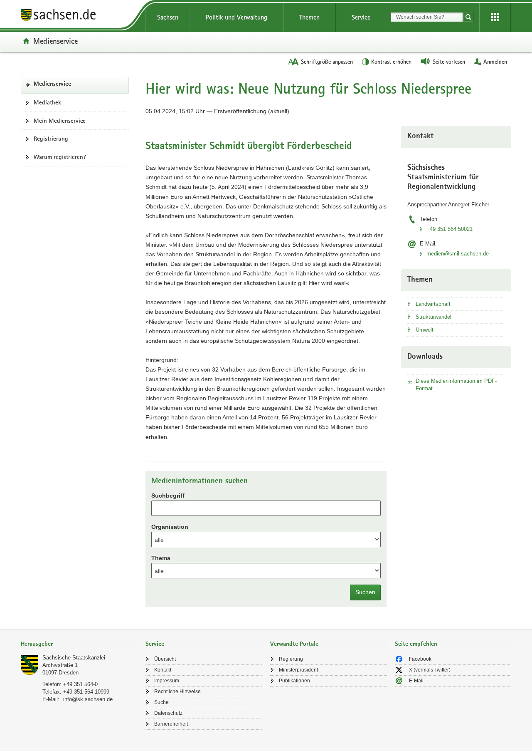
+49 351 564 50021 (449, 229)
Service (361, 17)
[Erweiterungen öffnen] (495, 17)
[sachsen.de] (79, 16)
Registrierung (51, 138)
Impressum (166, 681)
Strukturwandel (433, 317)
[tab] (79, 644)
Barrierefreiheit (171, 724)
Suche (161, 702)
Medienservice (55, 41)
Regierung (291, 659)
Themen (309, 17)
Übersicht (165, 659)
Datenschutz (168, 713)
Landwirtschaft (433, 304)
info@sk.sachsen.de (88, 699)
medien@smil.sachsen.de (457, 253)
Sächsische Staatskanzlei (73, 657)
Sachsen (167, 17)
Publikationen (294, 681)
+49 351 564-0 (80, 684)
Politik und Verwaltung (236, 17)
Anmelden (495, 61)
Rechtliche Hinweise (177, 691)
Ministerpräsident (298, 670)
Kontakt (162, 670)
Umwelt (424, 330)
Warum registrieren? (60, 157)
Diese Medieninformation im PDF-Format (456, 385)
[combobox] (427, 17)
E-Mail (416, 681)
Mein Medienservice (60, 120)
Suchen (365, 592)
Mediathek (47, 102)
